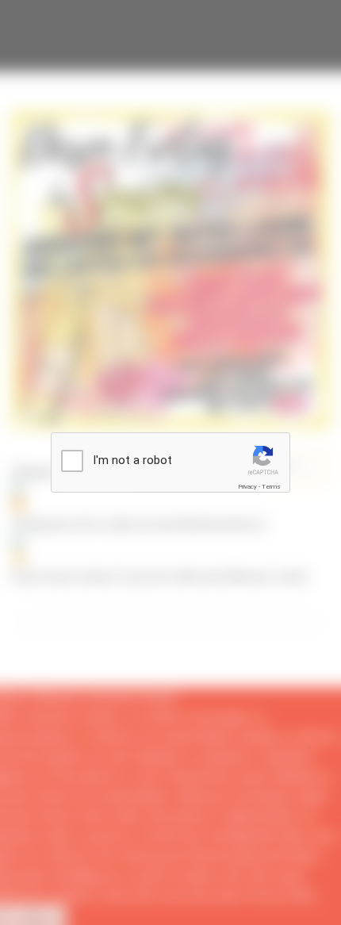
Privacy (247, 486)
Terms (271, 486)
